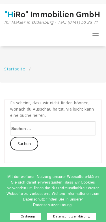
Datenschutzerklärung (71, 216)
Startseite (14, 69)
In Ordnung (25, 216)
